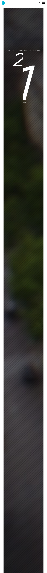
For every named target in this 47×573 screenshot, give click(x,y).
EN (39, 3)
